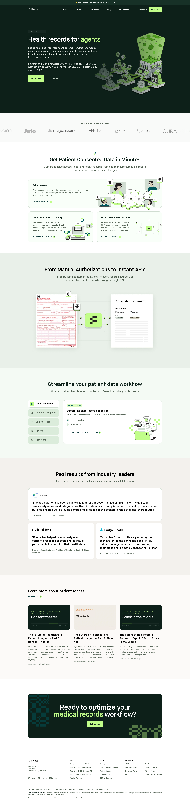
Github (33, 778)
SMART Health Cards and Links (81, 774)
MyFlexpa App (105, 774)
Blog (126, 774)
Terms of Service (151, 767)
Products (67, 10)
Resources (95, 10)
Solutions (80, 10)
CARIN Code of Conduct (153, 774)
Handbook (148, 764)
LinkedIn (44, 778)
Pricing (108, 10)
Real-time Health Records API (81, 771)
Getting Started (131, 767)
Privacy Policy (150, 771)
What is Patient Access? (109, 767)
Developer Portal (131, 771)
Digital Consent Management (80, 767)
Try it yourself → (140, 10)
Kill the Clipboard (122, 10)
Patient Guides (105, 771)
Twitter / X (56, 778)
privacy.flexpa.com (63, 798)
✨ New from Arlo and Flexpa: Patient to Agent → (95, 3)
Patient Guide (80, 798)
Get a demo (155, 10)
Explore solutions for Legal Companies (82, 432)
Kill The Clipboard (106, 778)
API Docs (128, 764)
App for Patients (76, 778)
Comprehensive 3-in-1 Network (81, 764)
